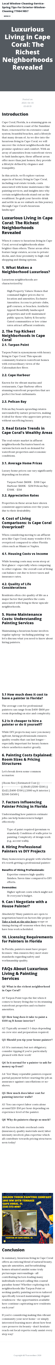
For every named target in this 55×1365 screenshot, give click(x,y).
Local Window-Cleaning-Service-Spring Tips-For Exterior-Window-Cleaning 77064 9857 (24, 7)
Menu (6, 16)
